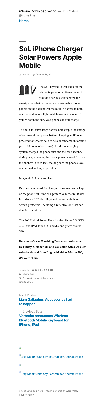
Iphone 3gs (28, 274)
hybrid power (33, 278)
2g (23, 278)
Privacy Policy (26, 394)
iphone (44, 278)
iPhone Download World (37, 11)
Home (24, 21)
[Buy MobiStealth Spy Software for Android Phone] (51, 357)
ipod (52, 278)
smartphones (26, 282)
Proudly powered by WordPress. (61, 391)
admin (25, 74)
